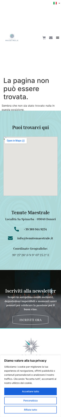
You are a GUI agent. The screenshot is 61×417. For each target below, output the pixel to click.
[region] (30, 386)
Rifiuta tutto (30, 409)
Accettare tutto (30, 391)
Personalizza (30, 400)
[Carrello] (44, 37)
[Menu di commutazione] (57, 37)
